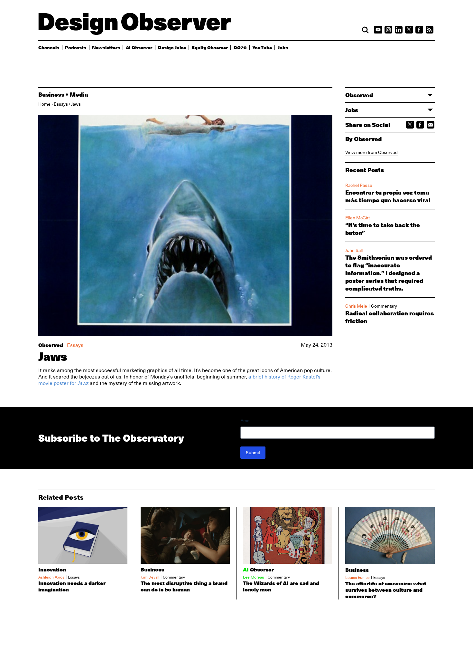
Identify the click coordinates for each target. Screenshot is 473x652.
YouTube (262, 47)
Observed (50, 345)
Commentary (384, 306)
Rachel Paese (358, 185)
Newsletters (106, 47)
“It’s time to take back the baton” (382, 228)
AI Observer (139, 47)
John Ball (354, 250)
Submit (253, 452)
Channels (48, 47)
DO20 (240, 47)
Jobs (283, 47)
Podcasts (75, 47)
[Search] (365, 30)
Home (44, 104)
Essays (61, 104)
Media (79, 94)
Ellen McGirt (357, 218)
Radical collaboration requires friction (389, 317)
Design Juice (172, 47)
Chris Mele (356, 306)
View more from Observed (371, 152)
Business (51, 94)
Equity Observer (210, 47)
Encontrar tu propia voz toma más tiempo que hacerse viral (388, 196)
